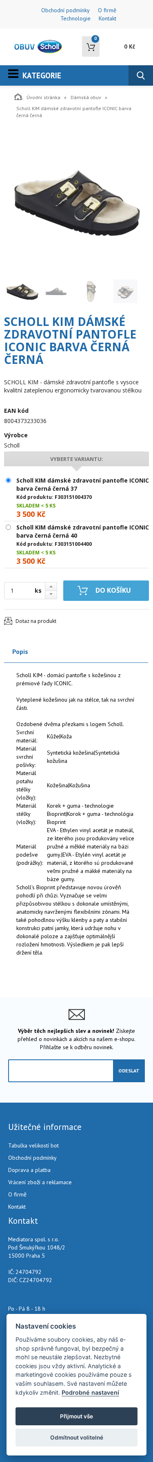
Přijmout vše (76, 1416)
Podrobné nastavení (90, 1392)
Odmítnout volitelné (76, 1437)
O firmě (107, 10)
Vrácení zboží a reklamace (40, 1182)
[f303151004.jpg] (76, 201)
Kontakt (107, 18)
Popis (20, 651)
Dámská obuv (86, 97)
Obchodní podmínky (65, 10)
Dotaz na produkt (36, 621)
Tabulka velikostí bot (33, 1145)
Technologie (75, 18)
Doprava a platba (29, 1170)
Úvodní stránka (43, 97)
